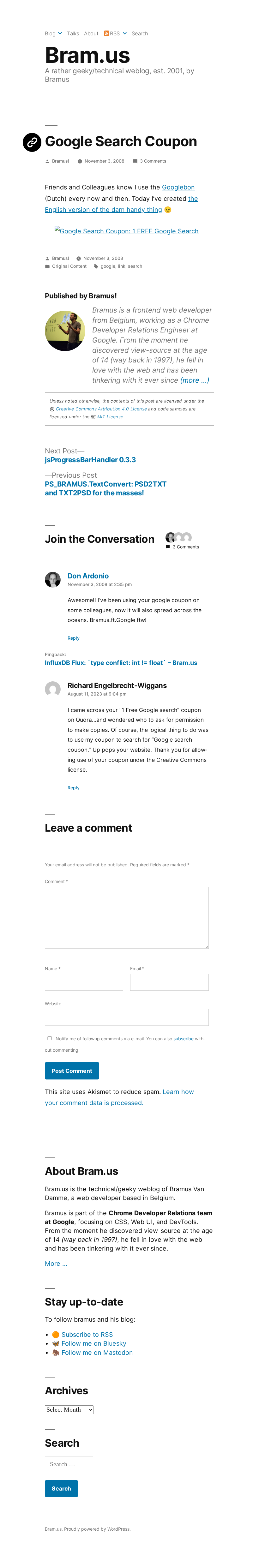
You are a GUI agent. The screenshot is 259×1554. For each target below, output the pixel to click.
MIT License (110, 416)
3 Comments (153, 161)
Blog (50, 33)
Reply (74, 638)
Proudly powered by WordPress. (97, 1529)
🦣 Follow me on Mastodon (92, 1352)
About (91, 33)
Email (137, 968)
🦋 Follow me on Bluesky (89, 1343)
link (121, 266)
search (135, 266)
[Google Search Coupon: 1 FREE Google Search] (127, 231)
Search (140, 33)
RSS (115, 33)
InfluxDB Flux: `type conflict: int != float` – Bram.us (121, 662)
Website (53, 1003)
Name (53, 968)
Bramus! (60, 161)
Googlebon (178, 187)
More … (56, 1263)
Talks (73, 33)
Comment (56, 881)
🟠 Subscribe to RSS (82, 1334)
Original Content (69, 266)
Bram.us (87, 55)
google (108, 266)
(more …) (194, 380)
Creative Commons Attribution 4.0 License (101, 408)
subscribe (183, 1038)
